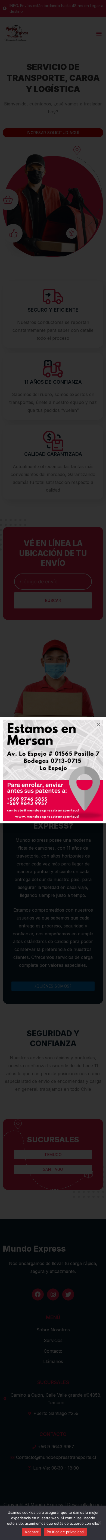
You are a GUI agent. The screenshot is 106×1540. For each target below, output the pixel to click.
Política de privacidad (65, 1532)
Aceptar (32, 1532)
